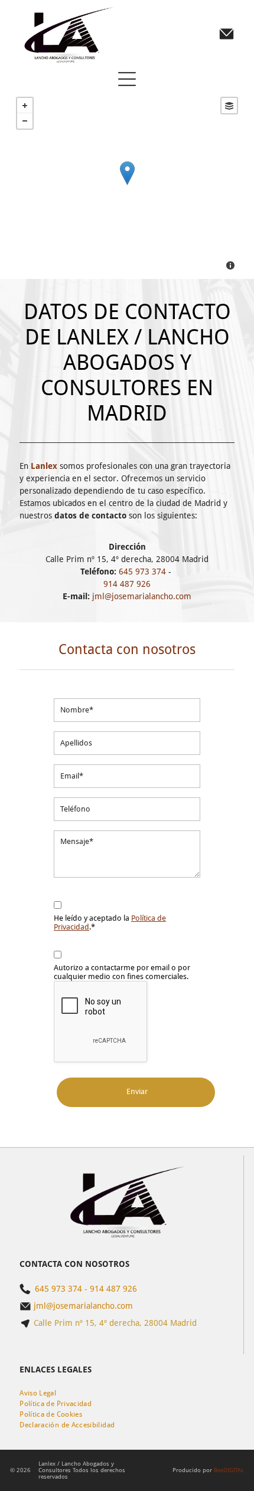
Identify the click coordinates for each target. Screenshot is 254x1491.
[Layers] (229, 105)
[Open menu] (127, 79)
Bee (218, 1470)
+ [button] (24, 105)
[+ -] (127, 185)
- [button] (24, 121)
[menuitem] (37, 1393)
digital (233, 1470)
